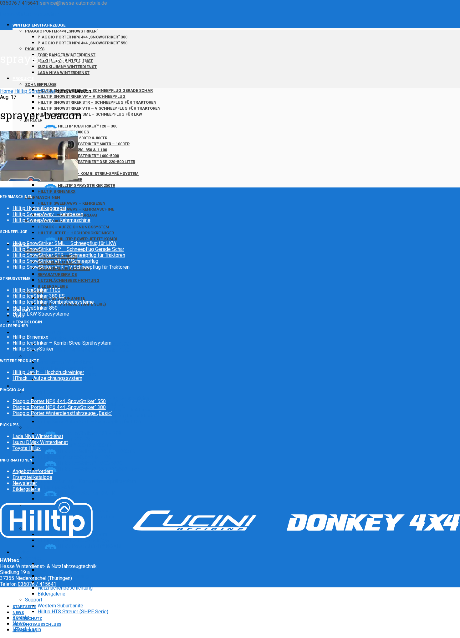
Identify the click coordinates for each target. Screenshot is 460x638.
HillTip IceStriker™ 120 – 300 (87, 126)
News (18, 612)
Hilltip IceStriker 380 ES (39, 296)
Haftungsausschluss (37, 624)
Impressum (25, 630)
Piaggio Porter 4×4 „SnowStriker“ (61, 31)
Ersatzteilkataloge (32, 477)
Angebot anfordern (33, 471)
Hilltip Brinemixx (56, 191)
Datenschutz (27, 618)
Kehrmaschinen (42, 197)
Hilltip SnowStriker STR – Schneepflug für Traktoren (97, 102)
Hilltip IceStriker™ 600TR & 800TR (75, 445)
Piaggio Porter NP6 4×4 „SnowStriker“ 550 (82, 43)
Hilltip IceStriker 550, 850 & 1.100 (74, 457)
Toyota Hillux (27, 448)
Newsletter (25, 483)
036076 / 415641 (19, 3)
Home (6, 91)
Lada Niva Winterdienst (63, 72)
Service (21, 552)
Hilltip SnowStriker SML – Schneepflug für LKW (90, 114)
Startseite (24, 606)
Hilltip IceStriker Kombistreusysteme (53, 302)
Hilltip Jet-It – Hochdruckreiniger (76, 233)
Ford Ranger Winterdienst (65, 362)
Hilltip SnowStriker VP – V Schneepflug (81, 96)
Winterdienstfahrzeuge (39, 25)
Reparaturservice (57, 274)
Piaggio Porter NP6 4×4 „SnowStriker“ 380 (82, 37)
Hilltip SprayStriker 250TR (86, 185)
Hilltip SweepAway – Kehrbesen (71, 203)
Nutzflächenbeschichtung (69, 280)
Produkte (23, 78)
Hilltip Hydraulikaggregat (39, 208)
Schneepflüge (40, 84)
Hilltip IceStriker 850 (35, 308)
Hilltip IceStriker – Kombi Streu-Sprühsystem (88, 173)
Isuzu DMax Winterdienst (65, 368)
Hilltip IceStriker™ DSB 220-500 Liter (96, 161)
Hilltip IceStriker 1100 (36, 290)
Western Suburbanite (60, 606)
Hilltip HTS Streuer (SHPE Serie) (73, 612)
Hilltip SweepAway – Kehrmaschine (76, 209)
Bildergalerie (53, 286)
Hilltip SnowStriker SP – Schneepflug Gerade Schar (95, 90)
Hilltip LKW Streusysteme (41, 314)
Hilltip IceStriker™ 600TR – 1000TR (94, 144)
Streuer (33, 428)
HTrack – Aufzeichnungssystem (73, 227)
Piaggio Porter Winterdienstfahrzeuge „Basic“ (62, 413)
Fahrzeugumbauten (58, 570)
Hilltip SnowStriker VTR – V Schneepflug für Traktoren (99, 108)
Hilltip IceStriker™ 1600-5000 (88, 155)
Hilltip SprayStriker (58, 487)
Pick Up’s (34, 49)
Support (33, 600)
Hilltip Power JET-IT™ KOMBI (87, 239)
